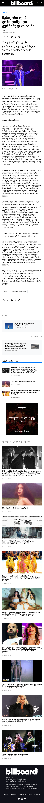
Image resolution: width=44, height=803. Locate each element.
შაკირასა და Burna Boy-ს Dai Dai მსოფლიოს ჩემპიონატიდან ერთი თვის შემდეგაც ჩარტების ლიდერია (25, 392)
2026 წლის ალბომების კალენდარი (23, 381)
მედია (30, 794)
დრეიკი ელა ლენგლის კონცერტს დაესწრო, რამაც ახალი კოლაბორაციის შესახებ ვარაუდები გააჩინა (22, 650)
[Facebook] (19, 799)
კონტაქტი (9, 777)
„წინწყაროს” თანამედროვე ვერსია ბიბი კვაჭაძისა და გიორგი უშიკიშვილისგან (22, 686)
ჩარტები (37, 794)
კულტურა (13, 794)
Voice (5, 291)
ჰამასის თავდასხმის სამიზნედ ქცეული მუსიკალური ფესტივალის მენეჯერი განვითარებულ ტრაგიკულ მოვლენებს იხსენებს (16, 346)
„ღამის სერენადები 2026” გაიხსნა (15, 755)
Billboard (5, 31)
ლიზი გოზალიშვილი (19, 291)
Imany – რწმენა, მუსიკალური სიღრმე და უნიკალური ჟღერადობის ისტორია (18, 542)
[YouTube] (25, 799)
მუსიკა (4, 12)
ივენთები (22, 794)
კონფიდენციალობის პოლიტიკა (16, 781)
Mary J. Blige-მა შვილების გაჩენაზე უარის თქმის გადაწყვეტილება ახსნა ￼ (21, 721)
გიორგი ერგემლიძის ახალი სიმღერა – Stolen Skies (24, 324)
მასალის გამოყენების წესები (16, 779)
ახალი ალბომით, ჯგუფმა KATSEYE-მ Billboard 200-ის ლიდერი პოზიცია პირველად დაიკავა (21, 614)
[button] (3, 3)
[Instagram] (22, 799)
